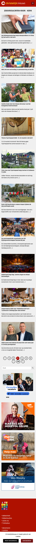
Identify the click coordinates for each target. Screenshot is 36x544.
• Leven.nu (5, 521)
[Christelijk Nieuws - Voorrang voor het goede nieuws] (15, 3)
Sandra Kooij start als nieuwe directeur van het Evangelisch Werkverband (15, 105)
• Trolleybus (5, 523)
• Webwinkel (5, 516)
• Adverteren (5, 528)
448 (18, 361)
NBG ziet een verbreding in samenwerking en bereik (17, 69)
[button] (32, 3)
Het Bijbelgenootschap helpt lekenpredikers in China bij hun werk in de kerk (17, 36)
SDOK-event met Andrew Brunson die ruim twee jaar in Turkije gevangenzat (17, 343)
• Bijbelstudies (6, 518)
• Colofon (4, 530)
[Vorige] (5, 358)
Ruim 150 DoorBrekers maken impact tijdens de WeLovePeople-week (16, 205)
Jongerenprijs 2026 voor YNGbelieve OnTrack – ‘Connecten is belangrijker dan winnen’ (15, 309)
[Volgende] (23, 361)
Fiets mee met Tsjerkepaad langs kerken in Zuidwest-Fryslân (17, 171)
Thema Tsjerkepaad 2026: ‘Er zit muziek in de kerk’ (17, 138)
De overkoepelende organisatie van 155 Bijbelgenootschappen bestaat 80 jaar (13, 239)
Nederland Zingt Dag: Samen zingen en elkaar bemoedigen (15, 275)
